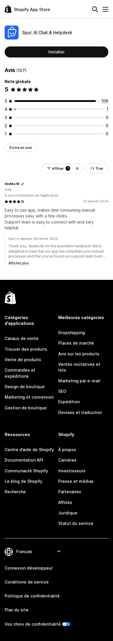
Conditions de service (27, 581)
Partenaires (69, 491)
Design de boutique (25, 386)
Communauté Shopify (26, 470)
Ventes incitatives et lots (79, 367)
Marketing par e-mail (79, 380)
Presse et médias (76, 481)
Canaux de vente (22, 338)
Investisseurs (71, 470)
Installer (56, 51)
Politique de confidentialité (32, 595)
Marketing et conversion (29, 397)
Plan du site (16, 609)
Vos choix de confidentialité (33, 624)
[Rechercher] (95, 9)
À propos (67, 449)
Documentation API (24, 460)
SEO (62, 391)
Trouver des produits (26, 349)
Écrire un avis (21, 147)
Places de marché (76, 343)
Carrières (67, 460)
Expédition (69, 401)
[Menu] (105, 9)
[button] (77, 168)
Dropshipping (71, 332)
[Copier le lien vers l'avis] (22, 184)
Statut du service (75, 523)
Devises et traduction (80, 412)
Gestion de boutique (26, 407)
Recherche (15, 491)
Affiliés (65, 502)
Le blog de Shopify (23, 481)
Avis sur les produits (78, 353)
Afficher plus (18, 263)
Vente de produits (23, 359)
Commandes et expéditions (20, 373)
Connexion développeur (29, 568)
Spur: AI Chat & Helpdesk (47, 32)
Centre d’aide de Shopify (29, 449)
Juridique (67, 512)
